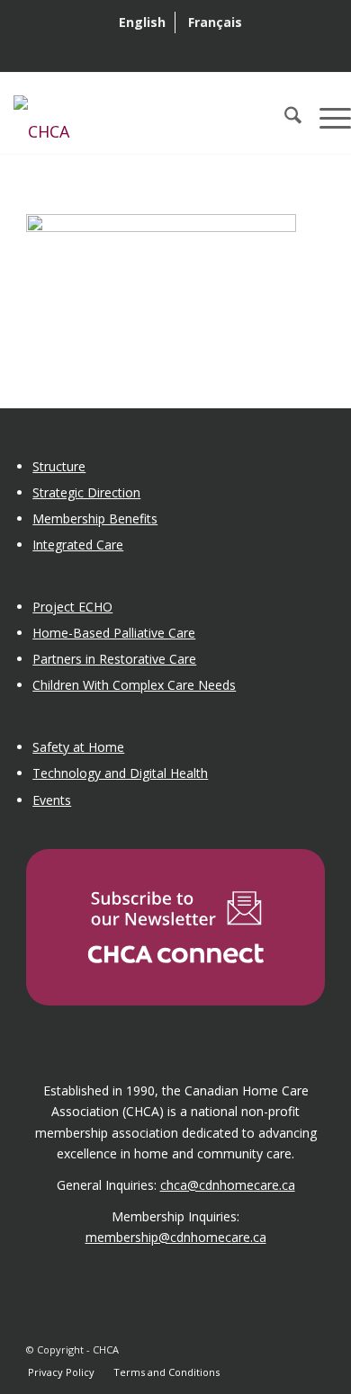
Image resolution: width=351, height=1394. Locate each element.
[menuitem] (143, 22)
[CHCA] (140, 118)
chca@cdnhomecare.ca (227, 1184)
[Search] (284, 118)
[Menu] (326, 118)
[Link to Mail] (311, 1354)
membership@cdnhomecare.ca (176, 1237)
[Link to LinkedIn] (284, 1354)
